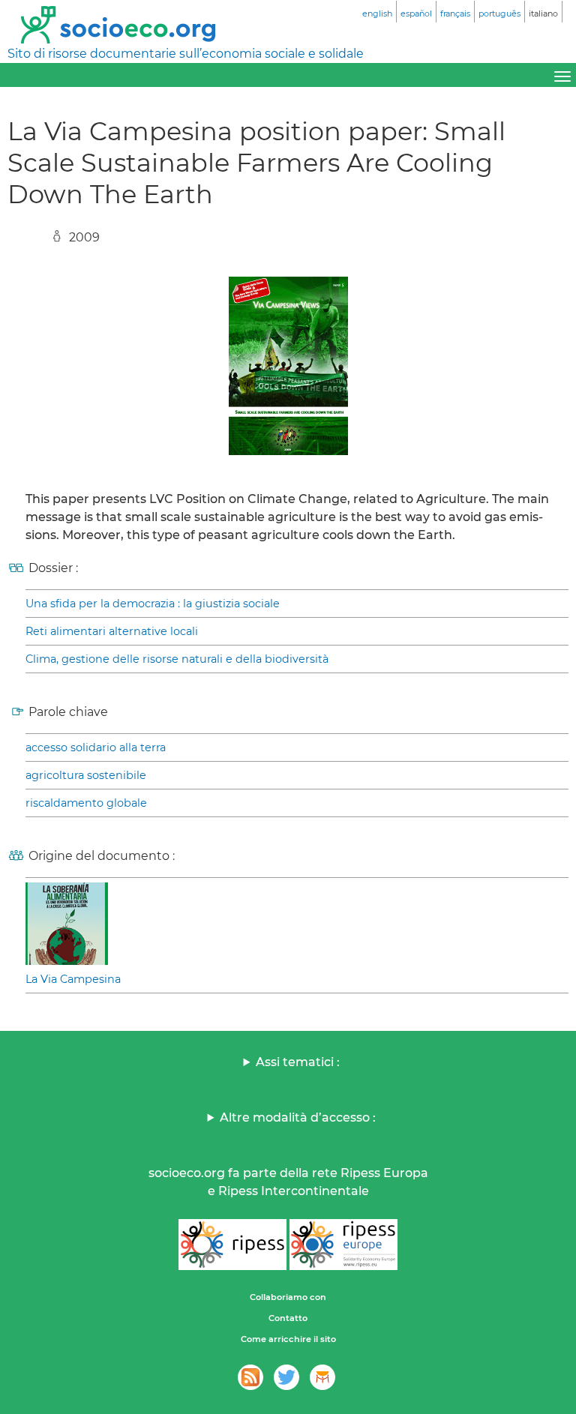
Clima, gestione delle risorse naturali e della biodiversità (177, 659)
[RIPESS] (232, 1244)
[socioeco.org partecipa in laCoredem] (322, 1377)
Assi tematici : (298, 1062)
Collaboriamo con (288, 1297)
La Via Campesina (73, 979)
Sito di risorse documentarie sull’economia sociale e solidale (186, 53)
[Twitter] (286, 1377)
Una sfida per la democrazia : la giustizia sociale (153, 603)
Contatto (288, 1318)
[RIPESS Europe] (344, 1244)
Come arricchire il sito (288, 1339)
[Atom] (250, 1377)
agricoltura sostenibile (86, 775)
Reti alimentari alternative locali (112, 631)
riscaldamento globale (86, 803)
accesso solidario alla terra (96, 747)
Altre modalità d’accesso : (298, 1117)
